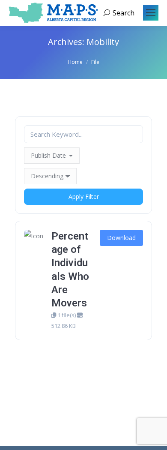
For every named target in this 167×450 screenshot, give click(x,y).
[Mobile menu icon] (150, 13)
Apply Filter (84, 196)
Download (121, 238)
